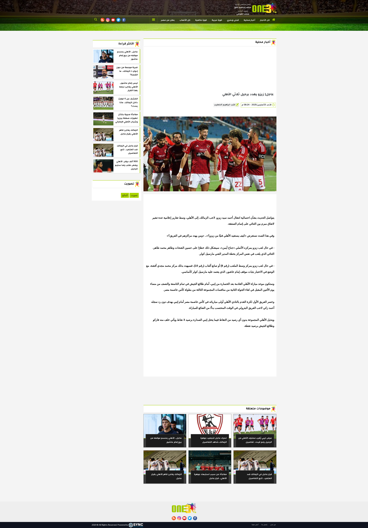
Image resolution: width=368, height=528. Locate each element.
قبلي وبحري (233, 20)
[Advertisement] (209, 74)
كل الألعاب (185, 20)
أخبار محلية (249, 20)
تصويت (134, 195)
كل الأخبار (265, 20)
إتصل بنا (264, 525)
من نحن (273, 525)
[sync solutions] (136, 525)
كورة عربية (217, 20)
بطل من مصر (168, 20)
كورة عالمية (201, 20)
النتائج (125, 195)
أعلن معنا (255, 525)
